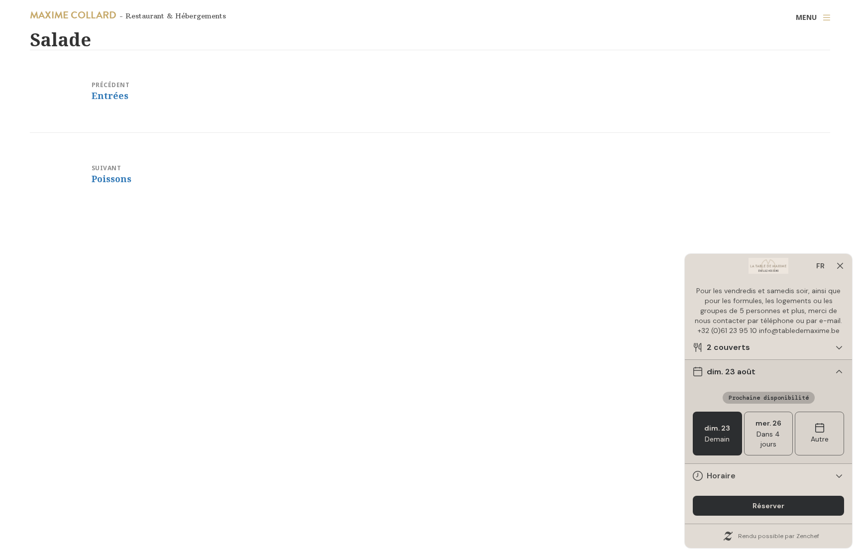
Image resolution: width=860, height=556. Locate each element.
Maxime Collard (73, 14)
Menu (806, 17)
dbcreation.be (550, 536)
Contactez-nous (313, 536)
